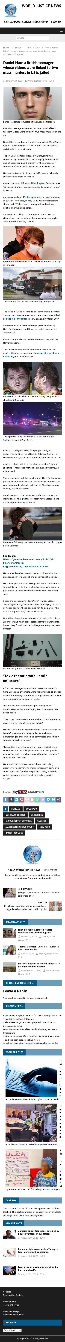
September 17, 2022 (31, 970)
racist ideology (14, 833)
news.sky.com (36, 792)
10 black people (31, 197)
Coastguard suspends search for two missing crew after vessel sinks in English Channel (32, 1017)
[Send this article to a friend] (27, 799)
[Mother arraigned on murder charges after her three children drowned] (9, 967)
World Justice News (37, 81)
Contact (7, 1291)
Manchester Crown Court (20, 827)
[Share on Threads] (58, 799)
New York (45, 827)
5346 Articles (50, 869)
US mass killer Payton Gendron (38, 183)
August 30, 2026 (29, 1238)
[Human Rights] (9, 1234)
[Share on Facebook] (6, 799)
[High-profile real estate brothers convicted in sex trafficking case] (9, 933)
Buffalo (15, 809)
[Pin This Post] (21, 799)
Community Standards (13, 1314)
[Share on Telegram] (48, 799)
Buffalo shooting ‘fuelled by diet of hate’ (26, 566)
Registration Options (13, 1295)
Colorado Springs (15, 815)
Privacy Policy (9, 1301)
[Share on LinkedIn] (16, 799)
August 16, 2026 (29, 1274)
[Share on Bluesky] (53, 799)
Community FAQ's (11, 1311)
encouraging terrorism (19, 821)
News (18, 47)
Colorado (31, 809)
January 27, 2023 (14, 81)
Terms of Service (11, 1305)
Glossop (41, 821)
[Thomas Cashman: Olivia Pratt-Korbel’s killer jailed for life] (9, 950)
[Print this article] (32, 799)
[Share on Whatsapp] (37, 799)
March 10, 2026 (29, 936)
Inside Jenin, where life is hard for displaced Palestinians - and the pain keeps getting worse (32, 1037)
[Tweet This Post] (11, 799)
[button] (60, 30)
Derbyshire (37, 815)
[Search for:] (33, 38)
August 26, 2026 (29, 1256)
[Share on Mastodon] (43, 799)
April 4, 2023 (27, 953)
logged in (21, 998)
